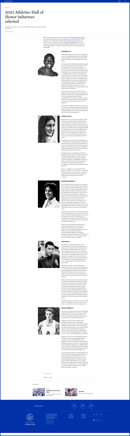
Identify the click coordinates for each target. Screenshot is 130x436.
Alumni (47, 388)
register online (46, 47)
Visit (74, 405)
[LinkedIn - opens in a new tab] (99, 422)
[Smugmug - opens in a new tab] (102, 422)
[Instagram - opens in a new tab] (95, 416)
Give (91, 405)
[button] (119, 1)
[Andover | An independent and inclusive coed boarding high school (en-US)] (8, 1)
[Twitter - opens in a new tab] (102, 416)
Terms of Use (83, 417)
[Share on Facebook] (5, 31)
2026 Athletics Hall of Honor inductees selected (53, 391)
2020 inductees (51, 45)
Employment (71, 414)
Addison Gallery (71, 417)
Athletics (50, 377)
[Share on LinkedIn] (9, 31)
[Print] (12, 31)
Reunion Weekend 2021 (71, 42)
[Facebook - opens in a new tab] (99, 416)
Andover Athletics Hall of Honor (77, 37)
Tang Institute (71, 415)
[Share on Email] (10, 31)
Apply (83, 405)
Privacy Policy (83, 415)
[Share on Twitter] (7, 31)
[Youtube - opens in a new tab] (95, 422)
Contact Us (83, 414)
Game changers (81, 391)
